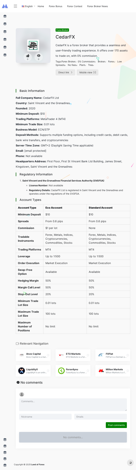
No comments (32, 382)
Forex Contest (74, 6)
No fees (72, 65)
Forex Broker (62, 30)
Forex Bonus (55, 6)
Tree (90, 65)
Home (41, 6)
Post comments (116, 425)
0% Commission (86, 61)
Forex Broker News (97, 6)
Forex (111, 61)
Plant (82, 65)
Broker (101, 61)
